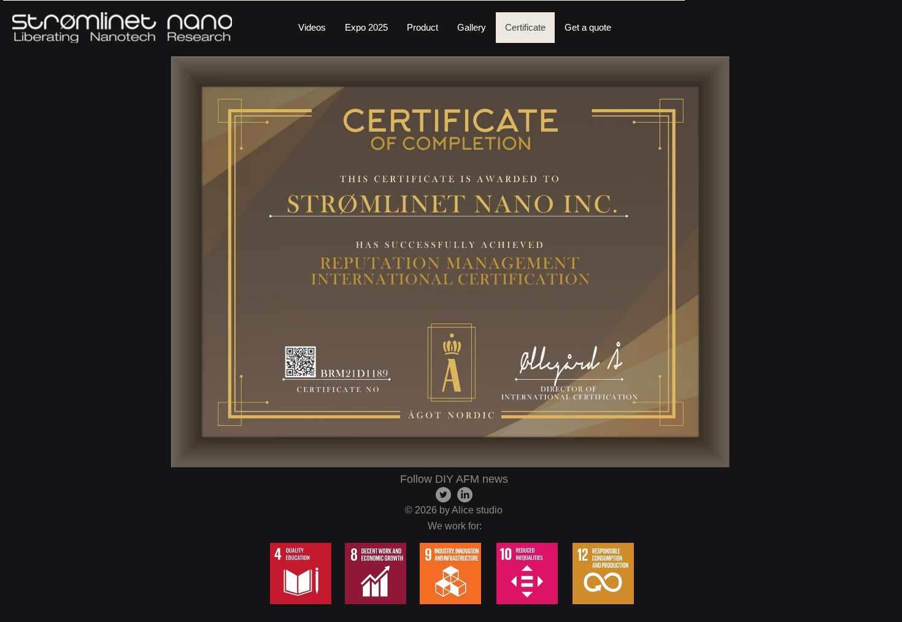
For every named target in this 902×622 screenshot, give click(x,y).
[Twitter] (443, 494)
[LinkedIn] (464, 494)
